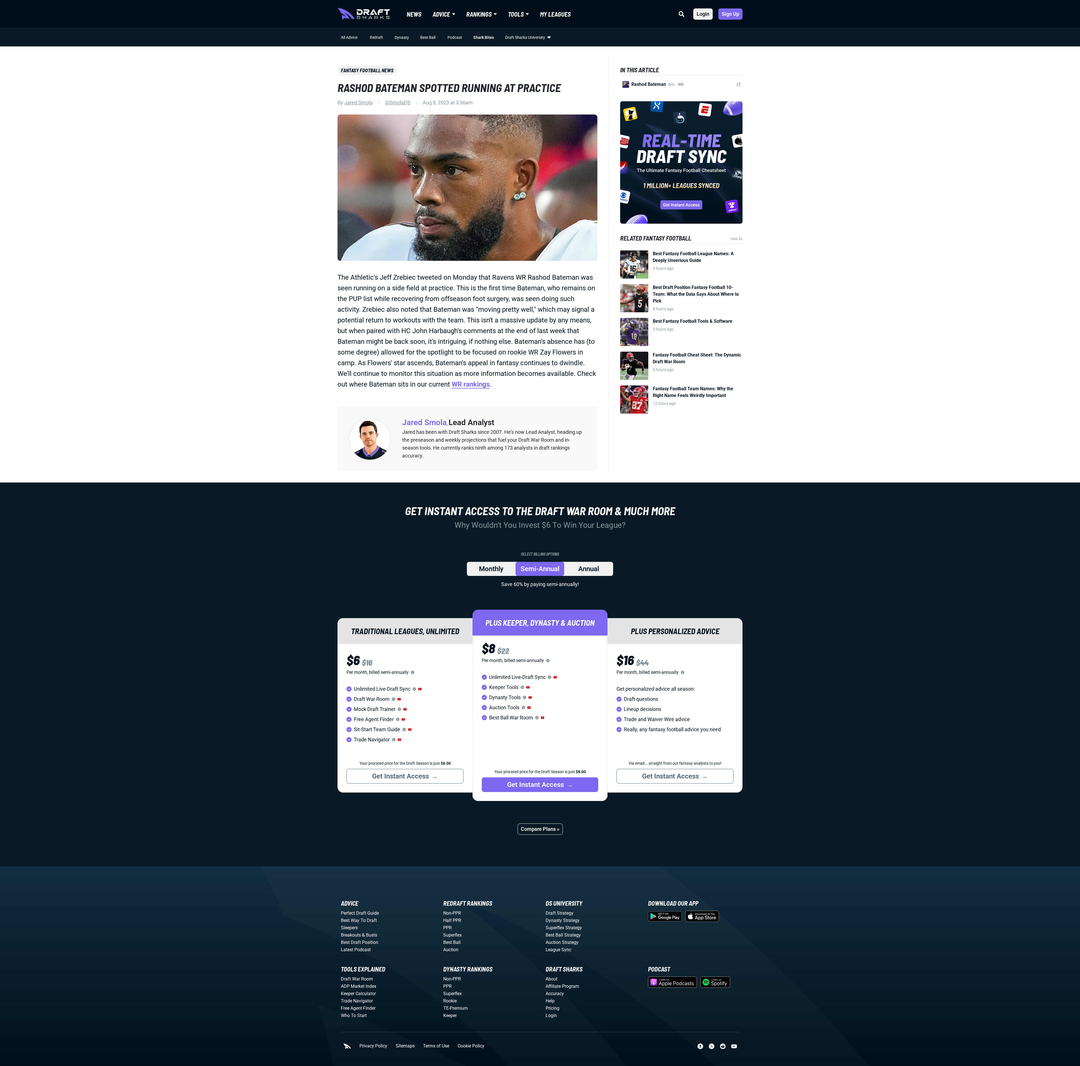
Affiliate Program (562, 986)
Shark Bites (483, 37)
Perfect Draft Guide (360, 913)
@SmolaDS (397, 103)
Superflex (452, 935)
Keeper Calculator (358, 993)
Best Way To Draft (359, 920)
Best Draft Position (359, 942)
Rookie (450, 1001)
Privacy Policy (373, 1046)
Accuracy (555, 993)
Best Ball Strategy (563, 935)
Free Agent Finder (358, 1008)
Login (703, 14)
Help (550, 1001)
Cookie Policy (471, 1046)
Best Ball (427, 37)
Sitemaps (405, 1046)
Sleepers (349, 927)
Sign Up (730, 14)
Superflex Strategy (564, 927)
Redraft (376, 37)
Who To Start (354, 1015)
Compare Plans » (540, 829)
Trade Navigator (357, 1001)
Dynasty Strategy (563, 920)
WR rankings (471, 384)
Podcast (454, 37)
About (551, 979)
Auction (450, 949)
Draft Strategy (559, 913)
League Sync (558, 949)
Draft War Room (357, 979)
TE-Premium (455, 1008)
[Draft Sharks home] (364, 14)
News (414, 14)
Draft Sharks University (525, 37)
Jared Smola (358, 103)
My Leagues (555, 14)
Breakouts (351, 935)
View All (736, 239)
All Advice (349, 37)
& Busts (369, 935)
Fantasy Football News (367, 70)
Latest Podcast (356, 949)
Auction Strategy (562, 942)
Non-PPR (452, 913)
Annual (588, 569)
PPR (447, 927)
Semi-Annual (540, 569)
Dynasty (402, 37)
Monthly (491, 569)
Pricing (552, 1008)
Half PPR (452, 920)
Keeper (450, 1015)
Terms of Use (436, 1046)
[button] (420, 689)
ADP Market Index (358, 986)
